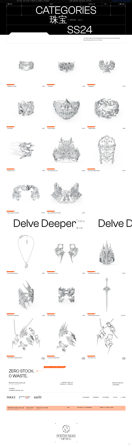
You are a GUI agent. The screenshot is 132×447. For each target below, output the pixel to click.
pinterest (105, 397)
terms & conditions (106, 407)
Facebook (96, 397)
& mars (123, 397)
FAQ (68, 407)
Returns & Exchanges (84, 407)
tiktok (115, 397)
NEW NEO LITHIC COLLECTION (117, 1)
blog (122, 407)
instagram (115, 384)
